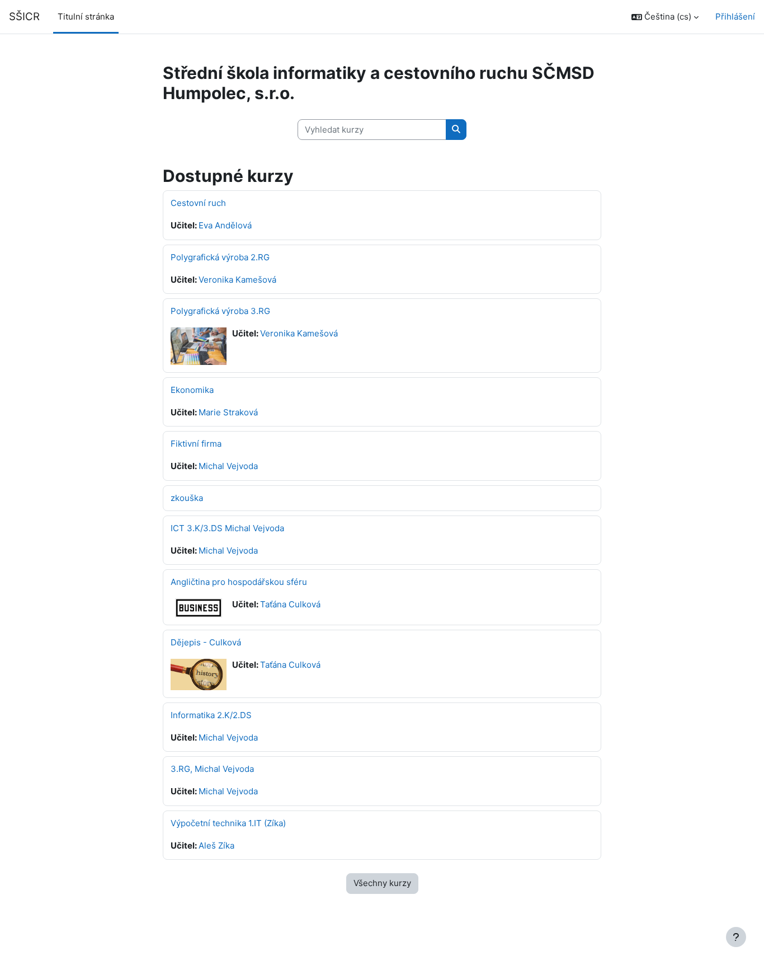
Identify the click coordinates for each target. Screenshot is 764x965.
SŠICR (24, 16)
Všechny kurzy (382, 883)
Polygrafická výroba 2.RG (220, 257)
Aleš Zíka (216, 845)
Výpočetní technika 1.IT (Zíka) (228, 823)
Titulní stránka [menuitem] (86, 16)
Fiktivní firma (196, 443)
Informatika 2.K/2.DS (211, 715)
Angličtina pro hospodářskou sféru (239, 582)
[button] (665, 17)
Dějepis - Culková (206, 642)
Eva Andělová (225, 225)
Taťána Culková (290, 604)
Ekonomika (192, 390)
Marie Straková (228, 412)
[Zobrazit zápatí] (736, 937)
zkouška (187, 498)
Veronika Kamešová (237, 279)
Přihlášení (735, 16)
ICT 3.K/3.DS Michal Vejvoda (227, 528)
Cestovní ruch (198, 203)
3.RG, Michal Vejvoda (212, 768)
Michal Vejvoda (228, 466)
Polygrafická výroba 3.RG (220, 311)
